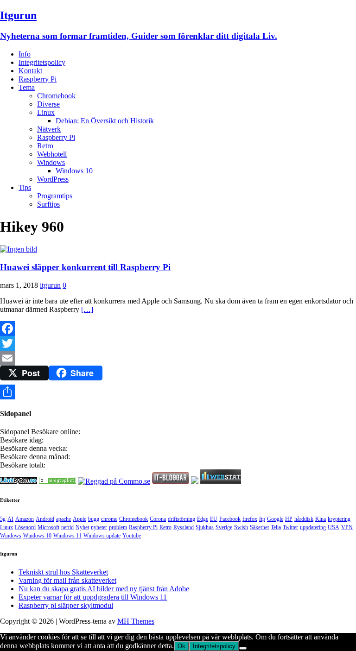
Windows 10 (74, 171)
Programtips (54, 196)
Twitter (290, 527)
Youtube (131, 535)
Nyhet (82, 527)
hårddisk (303, 519)
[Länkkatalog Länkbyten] (18, 481)
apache (63, 519)
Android (45, 519)
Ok (181, 646)
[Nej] (243, 648)
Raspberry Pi (38, 79)
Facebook (230, 519)
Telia (276, 527)
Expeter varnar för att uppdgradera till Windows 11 (93, 597)
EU (213, 519)
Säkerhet (259, 527)
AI (10, 519)
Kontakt (30, 71)
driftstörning (181, 519)
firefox (249, 519)
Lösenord (25, 527)
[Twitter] (178, 343)
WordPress (53, 179)
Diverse (48, 104)
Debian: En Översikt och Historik (105, 121)
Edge (202, 519)
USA (333, 527)
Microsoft (48, 527)
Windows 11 (67, 535)
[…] (87, 309)
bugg (93, 519)
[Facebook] (178, 328)
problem (118, 527)
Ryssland (183, 527)
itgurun (50, 285)
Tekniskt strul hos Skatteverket (63, 572)
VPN (347, 527)
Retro (45, 146)
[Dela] (178, 392)
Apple (79, 519)
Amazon (24, 519)
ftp (262, 519)
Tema (27, 87)
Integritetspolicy (42, 62)
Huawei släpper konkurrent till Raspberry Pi (85, 267)
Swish (241, 527)
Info (25, 54)
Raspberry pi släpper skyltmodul (66, 605)
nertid (67, 527)
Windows (51, 162)
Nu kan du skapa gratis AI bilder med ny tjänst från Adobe (104, 589)
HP (288, 519)
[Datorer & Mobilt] (57, 481)
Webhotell (52, 154)
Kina (320, 519)
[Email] (178, 358)
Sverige (224, 527)
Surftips (48, 204)
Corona (158, 519)
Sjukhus (205, 527)
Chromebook (56, 96)
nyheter (99, 527)
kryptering (339, 519)
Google (275, 519)
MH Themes (135, 621)
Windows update (102, 535)
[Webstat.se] (220, 481)
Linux (46, 112)
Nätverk (49, 129)
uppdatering (313, 527)
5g (3, 519)
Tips (25, 187)
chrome (109, 519)
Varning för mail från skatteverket (67, 580)
